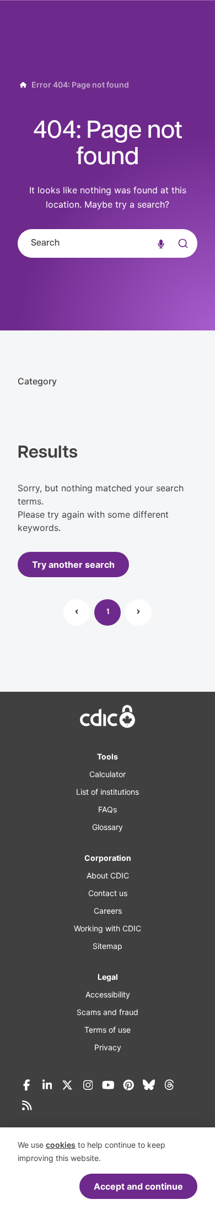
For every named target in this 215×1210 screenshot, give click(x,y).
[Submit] (182, 254)
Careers (108, 910)
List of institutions (107, 791)
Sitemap (107, 946)
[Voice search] (161, 243)
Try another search (73, 564)
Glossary (107, 827)
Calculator (107, 774)
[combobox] (107, 243)
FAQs (107, 809)
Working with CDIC (107, 928)
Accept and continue (138, 1186)
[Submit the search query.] (182, 243)
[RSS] (26, 1105)
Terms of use (107, 1029)
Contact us (107, 893)
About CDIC (108, 875)
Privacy (107, 1047)
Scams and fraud (107, 1012)
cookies (61, 1144)
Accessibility (107, 994)
